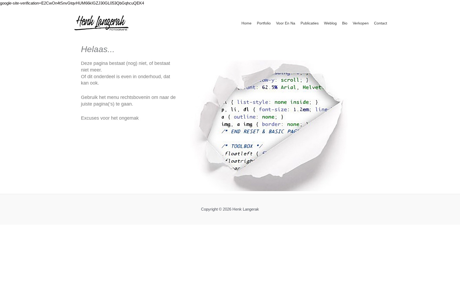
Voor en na (285, 23)
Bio (344, 23)
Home (246, 23)
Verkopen (361, 23)
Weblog (330, 23)
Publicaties (310, 23)
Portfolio (264, 23)
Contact (380, 23)
